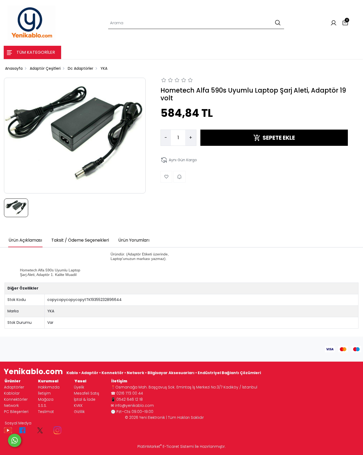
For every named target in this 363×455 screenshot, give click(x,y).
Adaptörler (14, 387)
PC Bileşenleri (16, 411)
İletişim (44, 393)
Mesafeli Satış (86, 393)
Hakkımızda (49, 387)
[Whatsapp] (14, 440)
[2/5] (167, 81)
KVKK (78, 405)
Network (11, 405)
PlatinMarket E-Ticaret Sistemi (165, 446)
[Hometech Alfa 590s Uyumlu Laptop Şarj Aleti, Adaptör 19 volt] (74, 135)
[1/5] (164, 81)
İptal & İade (84, 399)
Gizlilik (79, 411)
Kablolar (12, 393)
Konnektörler (16, 399)
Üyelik (79, 387)
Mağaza (45, 399)
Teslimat (46, 411)
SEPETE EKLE (279, 138)
